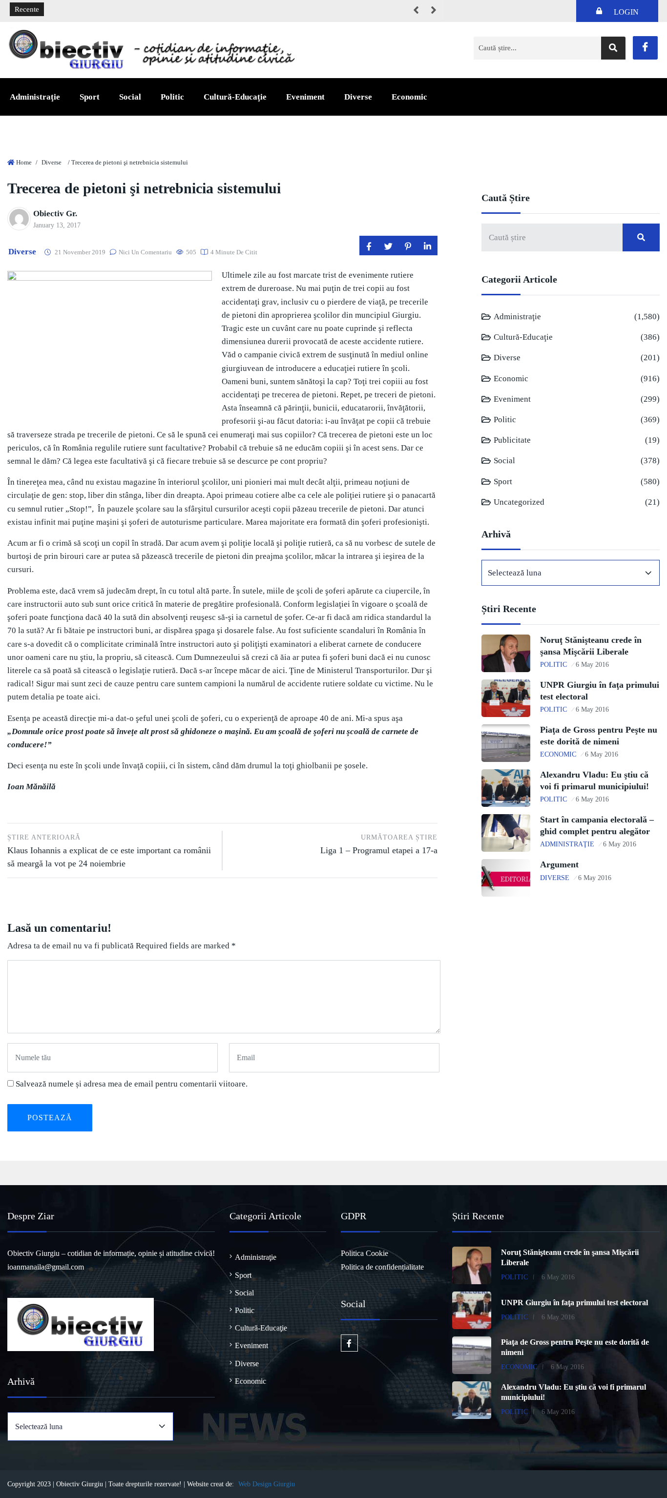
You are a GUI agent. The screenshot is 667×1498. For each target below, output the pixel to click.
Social (130, 97)
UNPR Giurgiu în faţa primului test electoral (574, 1302)
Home (24, 162)
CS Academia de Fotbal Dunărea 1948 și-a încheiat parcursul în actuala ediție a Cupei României (197, 10)
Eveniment (305, 97)
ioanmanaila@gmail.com (45, 1267)
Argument (559, 864)
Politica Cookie (364, 1253)
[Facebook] (645, 48)
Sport (90, 97)
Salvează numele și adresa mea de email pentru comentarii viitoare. (132, 1083)
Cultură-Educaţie (235, 97)
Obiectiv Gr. (55, 213)
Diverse (358, 97)
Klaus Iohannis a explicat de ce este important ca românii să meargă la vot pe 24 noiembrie (109, 851)
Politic (172, 97)
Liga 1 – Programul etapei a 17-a (378, 844)
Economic (409, 97)
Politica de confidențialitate (382, 1267)
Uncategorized (519, 502)
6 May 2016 (592, 664)
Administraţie (35, 97)
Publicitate (512, 440)
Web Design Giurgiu (266, 1484)
